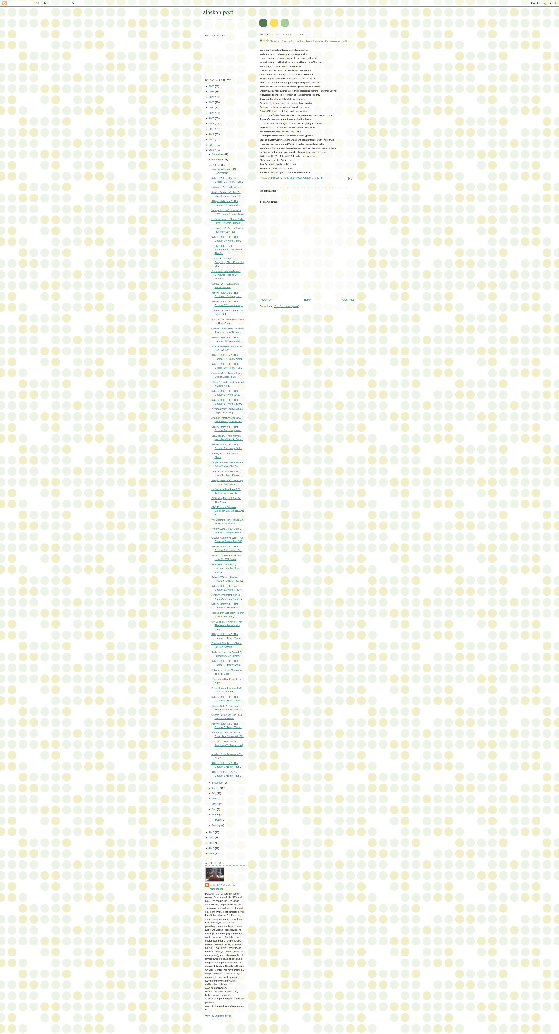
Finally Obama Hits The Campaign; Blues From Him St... (227, 262)
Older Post (348, 299)
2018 (212, 129)
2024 (212, 97)
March (215, 814)
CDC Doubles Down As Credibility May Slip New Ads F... (228, 511)
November (218, 159)
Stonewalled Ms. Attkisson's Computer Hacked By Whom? (226, 275)
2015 (212, 145)
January (216, 825)
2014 (212, 150)
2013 (212, 832)
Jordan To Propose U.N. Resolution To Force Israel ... (227, 745)
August (216, 788)
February (217, 820)
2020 (212, 118)
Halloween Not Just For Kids (226, 187)
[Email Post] (350, 178)
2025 (212, 91)
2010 (212, 848)
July (214, 793)
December (218, 154)
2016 (212, 139)
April (214, 809)
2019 (212, 123)
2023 (212, 102)
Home (307, 299)
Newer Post (266, 299)
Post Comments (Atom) (286, 306)
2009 (212, 853)
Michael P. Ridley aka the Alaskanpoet (223, 887)
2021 (212, 113)
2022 (212, 107)
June (215, 798)
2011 (212, 843)
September (218, 782)
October (216, 165)
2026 (212, 86)
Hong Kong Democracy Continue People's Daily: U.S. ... (225, 568)
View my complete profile (218, 1015)
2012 (212, 837)
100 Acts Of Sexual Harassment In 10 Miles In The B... (226, 250)
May (214, 804)
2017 (212, 134)
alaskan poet (218, 12)
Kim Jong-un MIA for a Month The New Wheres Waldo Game (226, 625)
